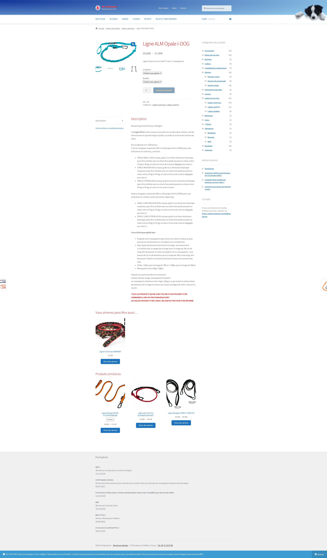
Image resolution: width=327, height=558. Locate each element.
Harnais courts (214, 77)
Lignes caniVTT (173, 105)
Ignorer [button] (320, 554)
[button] (133, 44)
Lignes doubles (214, 111)
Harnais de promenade (217, 81)
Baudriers (208, 146)
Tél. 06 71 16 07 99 (165, 545)
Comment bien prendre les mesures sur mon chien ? (215, 181)
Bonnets (211, 137)
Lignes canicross (128, 28)
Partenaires (209, 169)
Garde (125, 19)
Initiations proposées (213, 90)
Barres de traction (212, 55)
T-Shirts (208, 124)
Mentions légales (120, 545)
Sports (147, 19)
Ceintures (208, 150)
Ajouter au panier (164, 90)
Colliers (208, 64)
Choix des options (110, 361)
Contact (183, 8)
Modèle (146, 78)
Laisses (208, 94)
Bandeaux (212, 133)
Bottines (208, 59)
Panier (174, 8)
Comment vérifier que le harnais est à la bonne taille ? (217, 174)
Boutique (100, 19)
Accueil (101, 28)
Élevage (114, 19)
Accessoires (209, 51)
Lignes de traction (113, 28)
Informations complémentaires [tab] (110, 128)
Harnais (208, 72)
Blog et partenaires (166, 19)
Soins (207, 120)
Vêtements (209, 128)
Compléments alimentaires (215, 68)
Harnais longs (213, 85)
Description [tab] (101, 120)
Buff (209, 141)
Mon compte (163, 8)
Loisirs (136, 19)
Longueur (147, 69)
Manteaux (209, 115)
